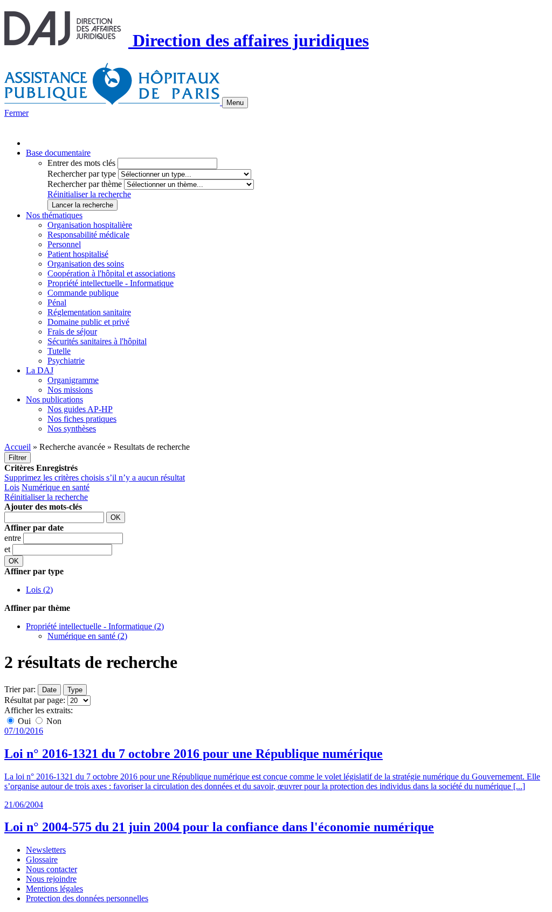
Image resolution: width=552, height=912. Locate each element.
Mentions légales (54, 888)
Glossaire (42, 859)
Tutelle (59, 351)
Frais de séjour (72, 331)
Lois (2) (39, 589)
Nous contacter (51, 869)
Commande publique (83, 292)
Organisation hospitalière (89, 224)
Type (74, 690)
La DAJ (39, 370)
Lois (11, 487)
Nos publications (54, 399)
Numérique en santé (55, 487)
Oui (24, 721)
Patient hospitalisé (77, 254)
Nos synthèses (71, 428)
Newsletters (46, 849)
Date (49, 690)
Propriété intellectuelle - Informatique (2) (95, 626)
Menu (235, 103)
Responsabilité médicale (88, 234)
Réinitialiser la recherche (89, 194)
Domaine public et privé (88, 321)
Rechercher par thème (84, 184)
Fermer (16, 112)
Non (52, 721)
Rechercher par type (81, 173)
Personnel (64, 244)
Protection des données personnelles (87, 898)
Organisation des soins (85, 263)
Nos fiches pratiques (81, 418)
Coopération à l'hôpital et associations (111, 273)
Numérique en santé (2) (87, 636)
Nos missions (70, 389)
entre (13, 537)
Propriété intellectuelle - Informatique (110, 283)
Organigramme (73, 380)
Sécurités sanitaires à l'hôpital (97, 341)
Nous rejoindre (51, 878)
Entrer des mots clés (81, 163)
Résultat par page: (34, 700)
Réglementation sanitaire (89, 312)
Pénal (56, 302)
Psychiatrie (66, 360)
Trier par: (20, 689)
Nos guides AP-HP (80, 409)
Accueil (17, 446)
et (8, 549)
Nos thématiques (54, 215)
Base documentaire (58, 152)
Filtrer (17, 458)
